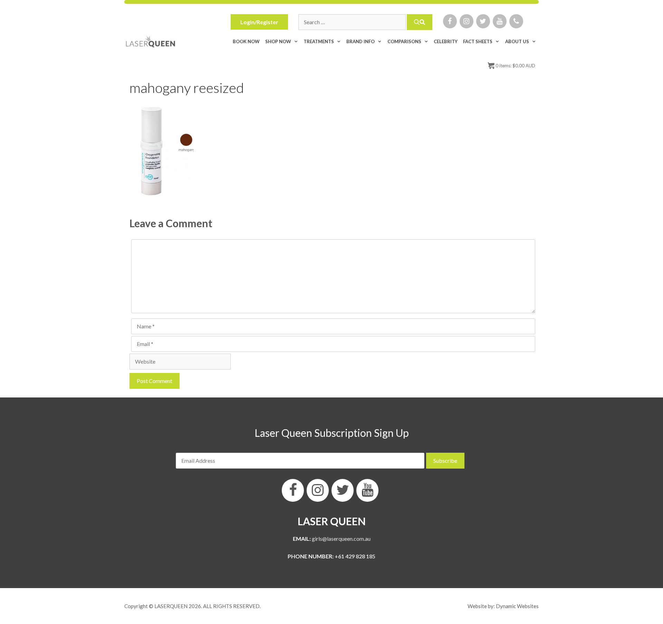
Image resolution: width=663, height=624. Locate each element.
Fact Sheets (477, 41)
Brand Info (360, 41)
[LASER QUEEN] (150, 41)
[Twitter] (483, 21)
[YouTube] (500, 21)
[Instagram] (466, 21)
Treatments (319, 41)
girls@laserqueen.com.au (341, 538)
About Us (517, 41)
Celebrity (446, 41)
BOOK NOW (246, 41)
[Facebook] (450, 21)
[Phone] (516, 21)
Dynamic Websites (517, 606)
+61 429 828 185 (355, 556)
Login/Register (259, 22)
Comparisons (404, 41)
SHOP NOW (278, 41)
